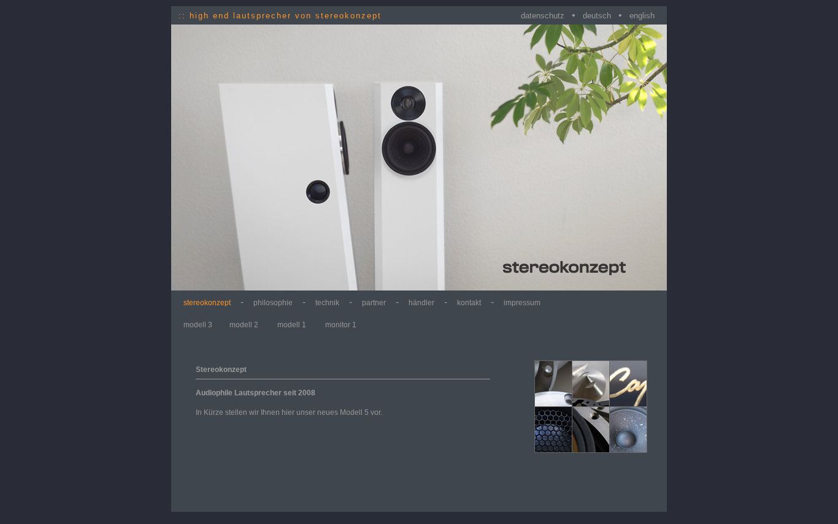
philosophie (273, 302)
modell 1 (292, 325)
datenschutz (542, 15)
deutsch (597, 15)
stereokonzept (207, 302)
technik (327, 302)
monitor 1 (340, 325)
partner (374, 302)
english (642, 15)
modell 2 (244, 325)
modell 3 (197, 325)
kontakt (469, 302)
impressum (522, 302)
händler (421, 302)
